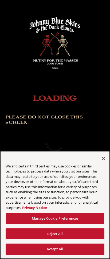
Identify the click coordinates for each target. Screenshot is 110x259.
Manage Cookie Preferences (55, 218)
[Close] (103, 158)
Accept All (55, 248)
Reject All (55, 233)
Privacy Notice (34, 207)
